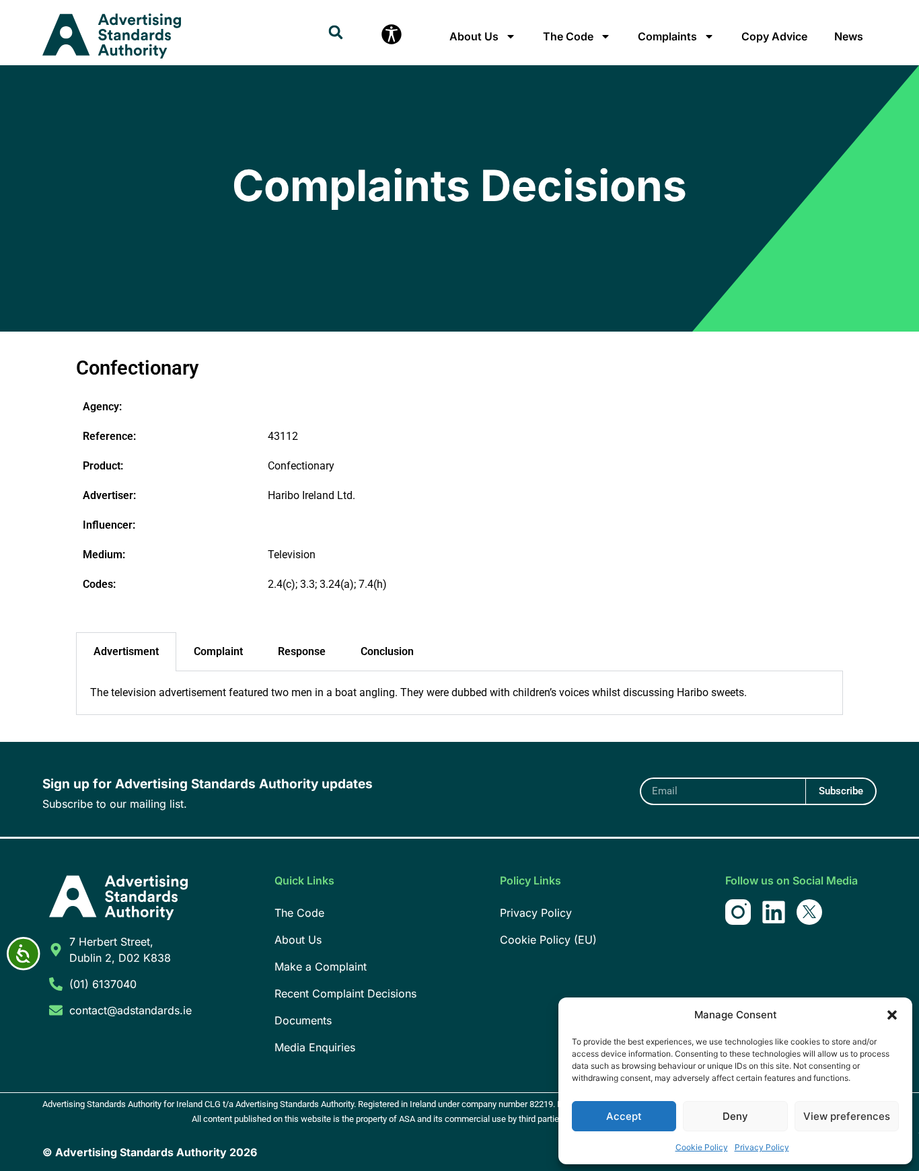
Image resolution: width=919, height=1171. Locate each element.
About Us (474, 36)
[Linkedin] (773, 912)
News (848, 36)
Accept (624, 1116)
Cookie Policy (701, 1147)
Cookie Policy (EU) (548, 939)
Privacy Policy (762, 1147)
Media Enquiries (314, 1047)
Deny (735, 1116)
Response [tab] (302, 651)
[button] (892, 1015)
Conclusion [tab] (387, 651)
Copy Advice (774, 36)
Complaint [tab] (218, 651)
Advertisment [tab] (126, 651)
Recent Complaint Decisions (345, 993)
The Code (568, 36)
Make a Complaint (320, 966)
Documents (303, 1020)
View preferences (846, 1116)
